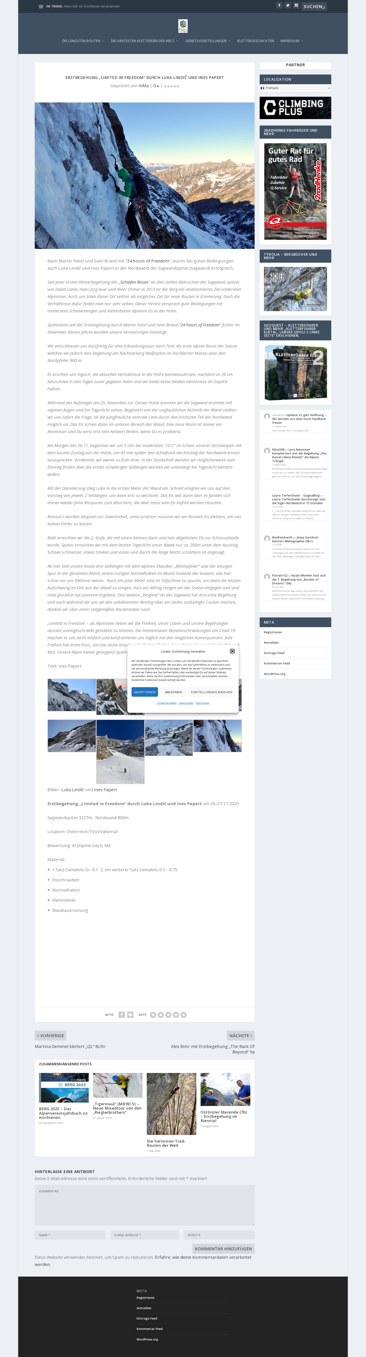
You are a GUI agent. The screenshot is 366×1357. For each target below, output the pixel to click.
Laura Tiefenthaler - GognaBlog (296, 495)
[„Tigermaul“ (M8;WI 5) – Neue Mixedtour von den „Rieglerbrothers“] (118, 1085)
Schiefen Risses (134, 282)
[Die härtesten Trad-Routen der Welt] (171, 1104)
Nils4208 (278, 449)
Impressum (202, 703)
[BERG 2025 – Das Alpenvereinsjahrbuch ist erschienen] (64, 1088)
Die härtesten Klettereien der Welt (143, 41)
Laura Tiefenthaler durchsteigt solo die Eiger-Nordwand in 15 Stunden (299, 501)
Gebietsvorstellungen (205, 41)
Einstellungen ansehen (211, 692)
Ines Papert (105, 789)
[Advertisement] (144, 952)
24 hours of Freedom (148, 261)
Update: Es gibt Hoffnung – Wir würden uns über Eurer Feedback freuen (299, 419)
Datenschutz (186, 703)
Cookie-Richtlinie (167, 703)
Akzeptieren (144, 692)
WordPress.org (274, 674)
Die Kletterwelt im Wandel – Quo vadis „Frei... (95, 6)
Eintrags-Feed (274, 653)
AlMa (144, 85)
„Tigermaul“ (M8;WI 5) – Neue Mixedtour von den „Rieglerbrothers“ (117, 1108)
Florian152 (279, 575)
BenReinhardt (282, 537)
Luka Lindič (72, 789)
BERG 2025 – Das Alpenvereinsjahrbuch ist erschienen (63, 1113)
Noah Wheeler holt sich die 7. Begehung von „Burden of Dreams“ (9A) (299, 579)
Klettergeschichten (255, 41)
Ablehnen (173, 692)
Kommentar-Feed (277, 663)
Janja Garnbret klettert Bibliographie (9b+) (295, 539)
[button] (232, 651)
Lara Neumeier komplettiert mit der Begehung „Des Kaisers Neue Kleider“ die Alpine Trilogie (299, 455)
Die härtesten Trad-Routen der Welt (166, 1143)
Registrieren (273, 632)
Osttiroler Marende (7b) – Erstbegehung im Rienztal (224, 1116)
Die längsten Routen (81, 41)
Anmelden (271, 643)
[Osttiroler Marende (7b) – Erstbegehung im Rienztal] (225, 1089)
